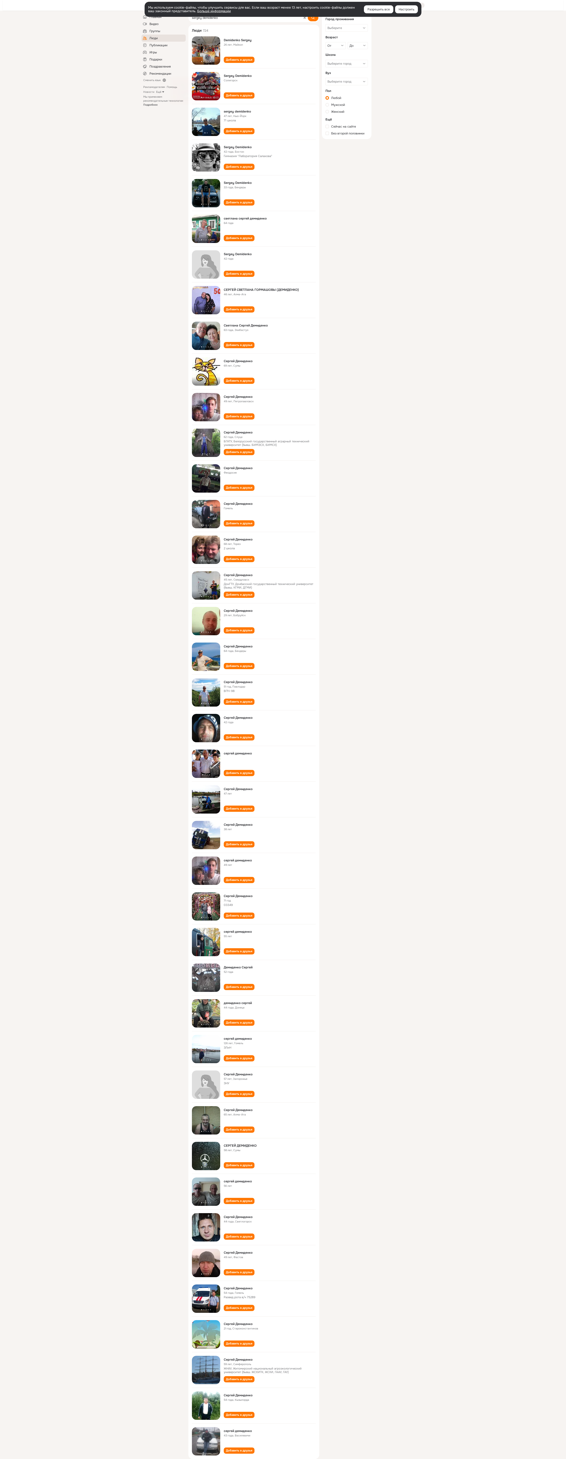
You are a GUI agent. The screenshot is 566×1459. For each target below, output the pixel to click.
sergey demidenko (237, 111)
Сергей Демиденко (238, 361)
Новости (148, 92)
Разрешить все (378, 9)
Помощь (172, 87)
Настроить (406, 9)
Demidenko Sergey (238, 40)
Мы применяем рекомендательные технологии (163, 101)
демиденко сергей (238, 1003)
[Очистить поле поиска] (304, 17)
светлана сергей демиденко (245, 218)
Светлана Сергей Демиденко (246, 325)
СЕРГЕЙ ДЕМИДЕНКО (240, 1146)
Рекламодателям (154, 87)
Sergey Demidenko (238, 76)
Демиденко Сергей (238, 967)
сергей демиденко (238, 753)
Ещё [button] (158, 92)
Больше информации (214, 11)
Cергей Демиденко (238, 1253)
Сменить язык (152, 80)
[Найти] (313, 17)
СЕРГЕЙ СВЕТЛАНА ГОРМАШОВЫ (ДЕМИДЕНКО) (261, 290)
